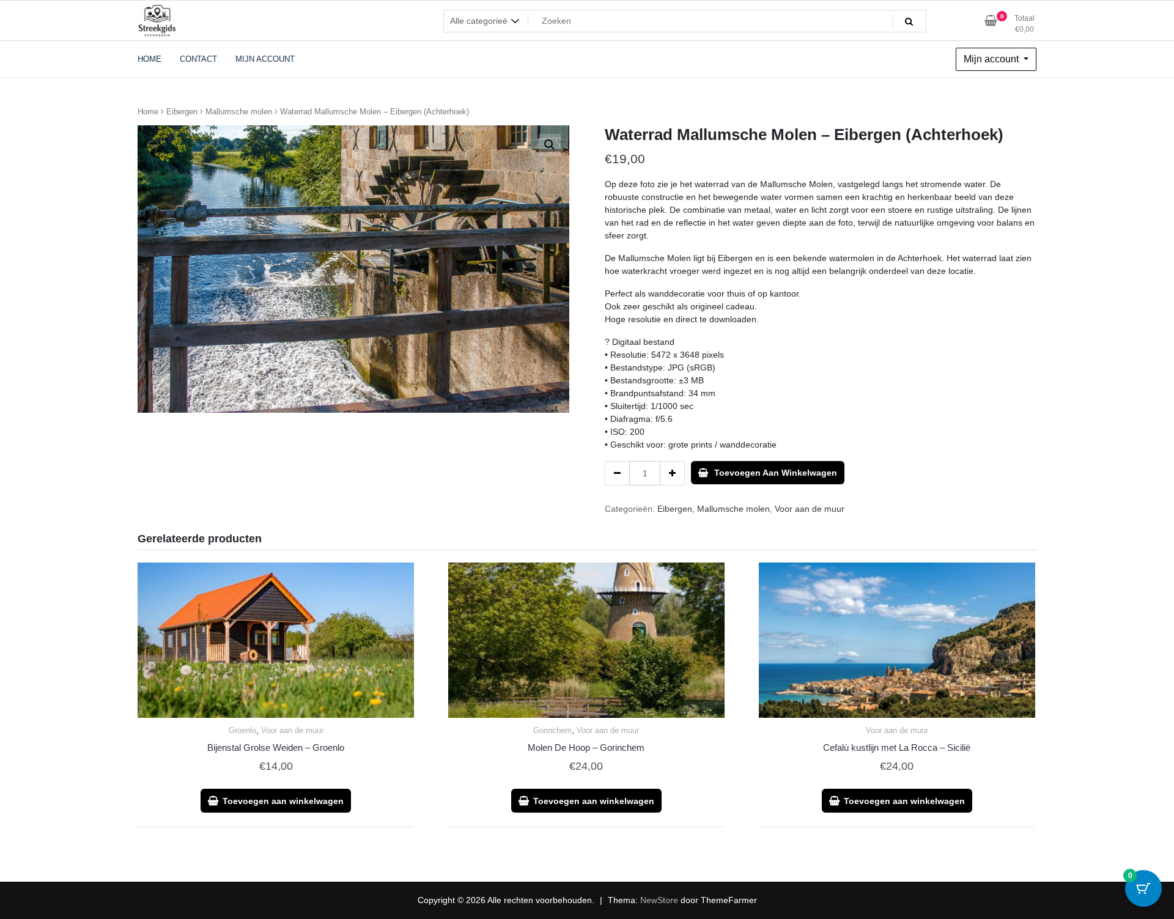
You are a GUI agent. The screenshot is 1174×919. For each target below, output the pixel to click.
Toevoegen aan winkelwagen (775, 473)
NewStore (659, 900)
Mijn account (992, 59)
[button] (550, 145)
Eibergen (182, 111)
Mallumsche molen (238, 111)
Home (148, 111)
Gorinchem (552, 730)
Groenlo (242, 730)
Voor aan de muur (809, 509)
